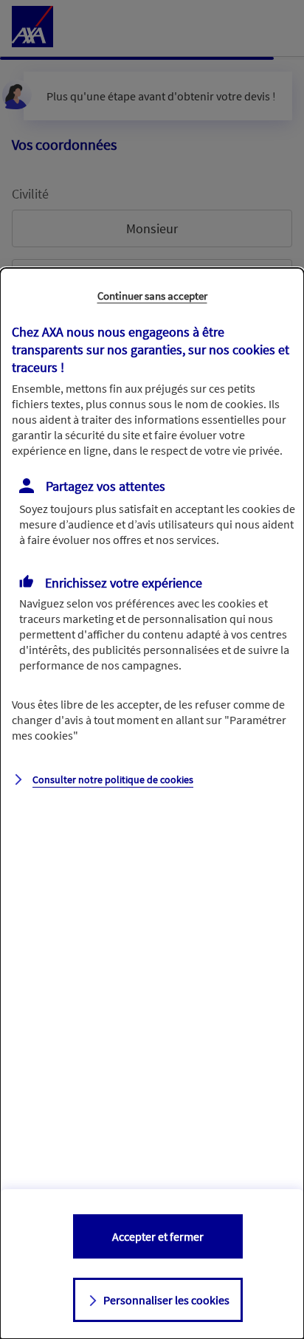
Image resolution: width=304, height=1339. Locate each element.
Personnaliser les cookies (166, 1299)
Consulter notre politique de (112, 779)
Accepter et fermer (158, 1236)
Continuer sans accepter (152, 296)
